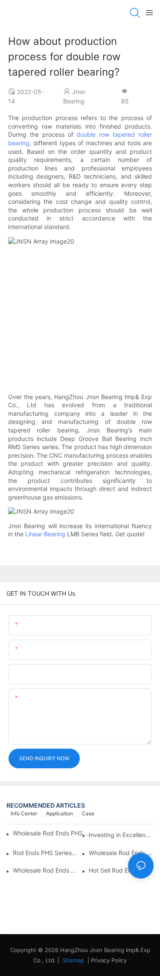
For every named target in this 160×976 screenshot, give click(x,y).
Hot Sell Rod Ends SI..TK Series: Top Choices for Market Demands (121, 870)
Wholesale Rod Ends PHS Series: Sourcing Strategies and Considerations (45, 870)
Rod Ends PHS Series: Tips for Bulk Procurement (45, 852)
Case (88, 813)
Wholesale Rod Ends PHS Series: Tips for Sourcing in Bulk (51, 833)
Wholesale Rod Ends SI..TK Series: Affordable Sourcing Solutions (121, 852)
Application (59, 813)
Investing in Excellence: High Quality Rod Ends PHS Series (121, 834)
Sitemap (72, 960)
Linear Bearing (45, 534)
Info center (24, 813)
